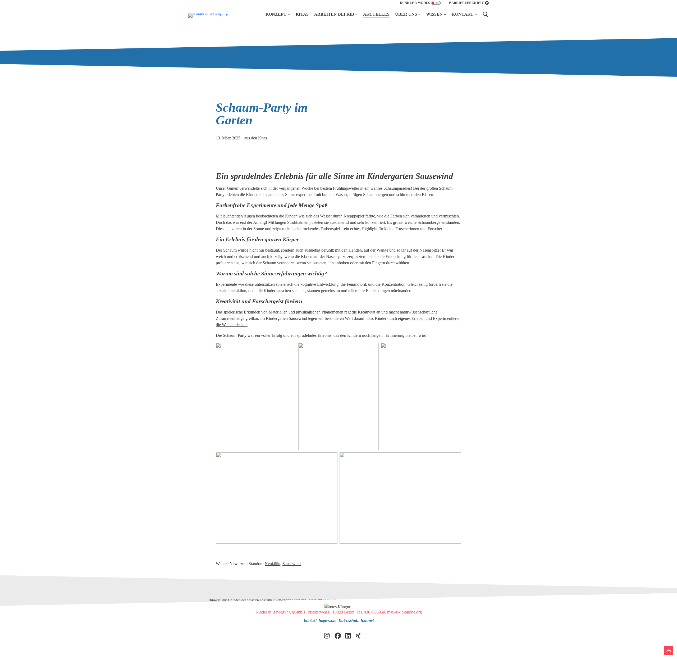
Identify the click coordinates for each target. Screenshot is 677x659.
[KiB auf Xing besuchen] (358, 635)
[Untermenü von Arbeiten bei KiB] (356, 14)
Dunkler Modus (415, 3)
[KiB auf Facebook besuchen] (337, 635)
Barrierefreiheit (466, 3)
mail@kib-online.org (404, 612)
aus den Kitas (255, 138)
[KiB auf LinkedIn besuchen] (348, 635)
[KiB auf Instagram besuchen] (327, 635)
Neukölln (272, 563)
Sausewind (291, 563)
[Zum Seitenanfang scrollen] (668, 650)
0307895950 (374, 612)
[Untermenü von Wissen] (445, 14)
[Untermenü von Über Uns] (419, 14)
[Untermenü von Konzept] (288, 14)
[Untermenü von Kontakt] (475, 14)
